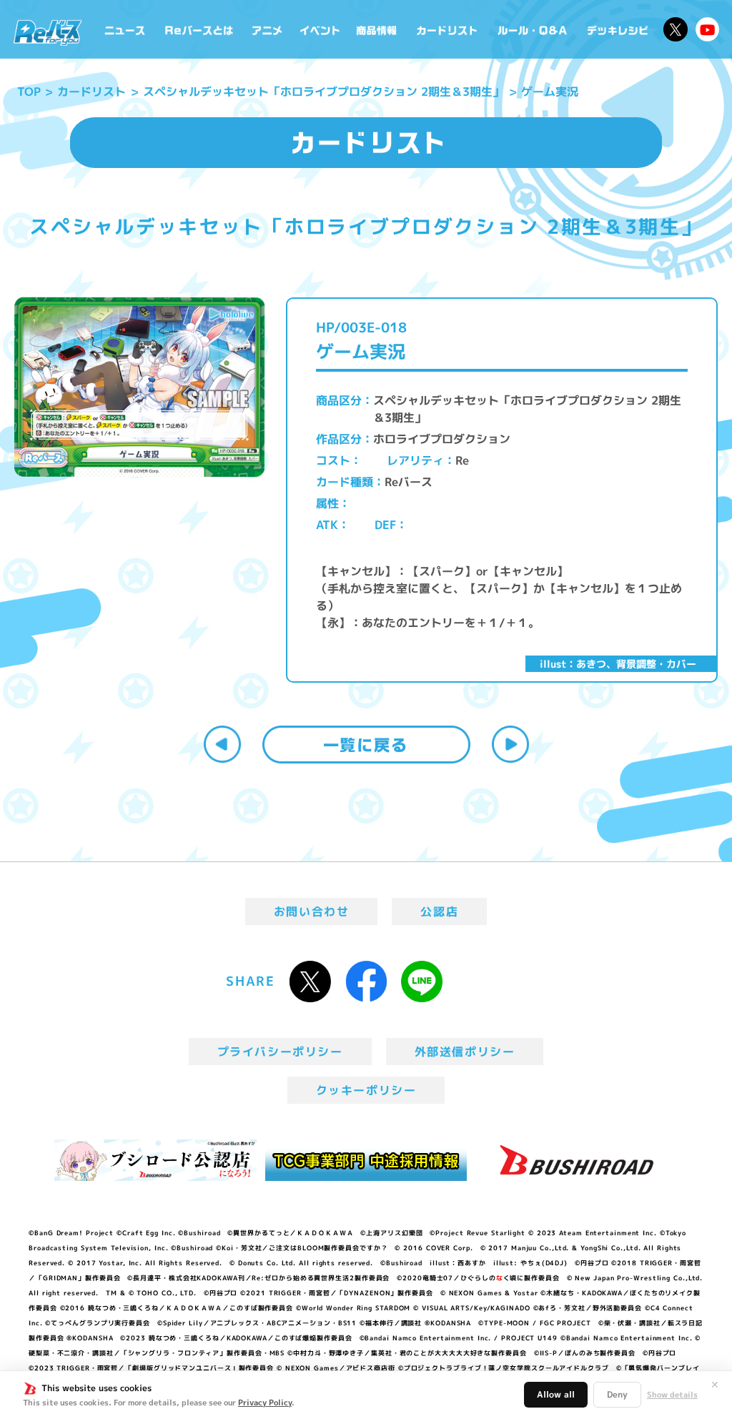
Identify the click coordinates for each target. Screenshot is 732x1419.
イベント (319, 29)
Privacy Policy (265, 1402)
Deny (617, 1394)
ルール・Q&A (533, 29)
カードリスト (448, 29)
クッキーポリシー (366, 1090)
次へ (510, 744)
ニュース (125, 29)
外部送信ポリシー (465, 1051)
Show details (672, 1394)
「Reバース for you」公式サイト (47, 32)
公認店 (439, 911)
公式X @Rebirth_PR (675, 29)
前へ (222, 744)
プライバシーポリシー (280, 1051)
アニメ (267, 29)
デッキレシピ (618, 29)
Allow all (556, 1394)
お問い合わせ (312, 911)
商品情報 (377, 29)
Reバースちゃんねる (708, 29)
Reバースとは (198, 29)
